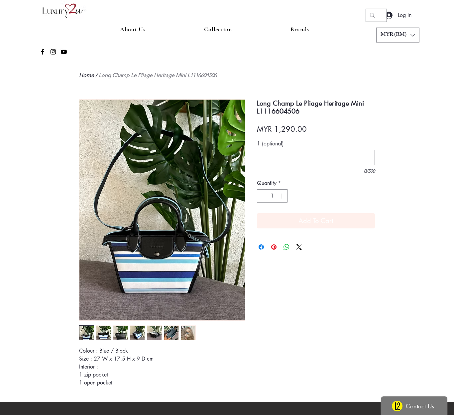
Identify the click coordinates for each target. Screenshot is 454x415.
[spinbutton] (272, 196)
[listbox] (397, 35)
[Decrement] (262, 196)
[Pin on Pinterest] (274, 247)
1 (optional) (270, 143)
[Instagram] (53, 51)
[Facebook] (42, 51)
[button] (397, 35)
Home (86, 75)
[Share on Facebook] (261, 247)
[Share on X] (299, 247)
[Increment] (281, 196)
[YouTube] (63, 51)
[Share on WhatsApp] (286, 247)
